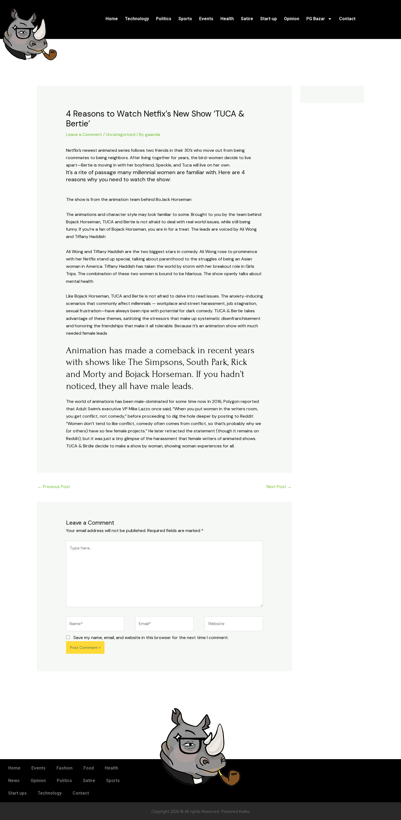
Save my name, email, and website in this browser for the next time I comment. (151, 637)
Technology (137, 18)
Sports (185, 18)
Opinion (291, 18)
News (14, 780)
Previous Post (53, 486)
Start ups (17, 793)
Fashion (64, 768)
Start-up (268, 18)
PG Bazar (315, 18)
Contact (347, 18)
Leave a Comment (84, 134)
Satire (247, 18)
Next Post (279, 486)
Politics (163, 18)
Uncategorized (120, 134)
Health (227, 18)
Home (112, 18)
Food (88, 768)
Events (206, 18)
